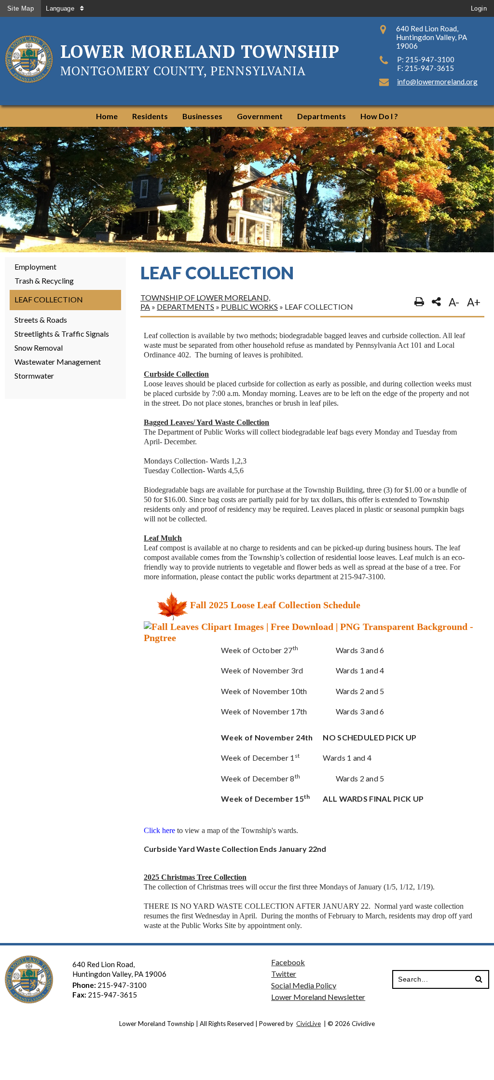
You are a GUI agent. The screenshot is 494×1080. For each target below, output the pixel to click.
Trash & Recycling (44, 280)
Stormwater (34, 375)
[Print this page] (419, 302)
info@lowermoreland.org (437, 81)
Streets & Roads (40, 319)
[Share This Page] (436, 302)
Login (479, 8)
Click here (159, 830)
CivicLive (308, 1023)
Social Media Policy (303, 985)
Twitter (283, 973)
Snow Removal (38, 347)
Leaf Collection (48, 299)
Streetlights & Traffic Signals (61, 333)
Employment (35, 266)
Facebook (288, 962)
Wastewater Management (57, 361)
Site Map (20, 8)
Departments (185, 306)
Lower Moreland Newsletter (318, 996)
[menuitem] (107, 116)
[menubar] (247, 116)
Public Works (249, 306)
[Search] (479, 979)
